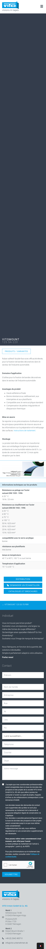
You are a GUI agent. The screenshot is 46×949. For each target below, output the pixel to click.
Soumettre (11, 874)
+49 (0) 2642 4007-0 (13, 938)
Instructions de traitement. (25, 430)
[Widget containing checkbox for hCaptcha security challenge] (18, 865)
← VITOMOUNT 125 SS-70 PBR (15, 604)
